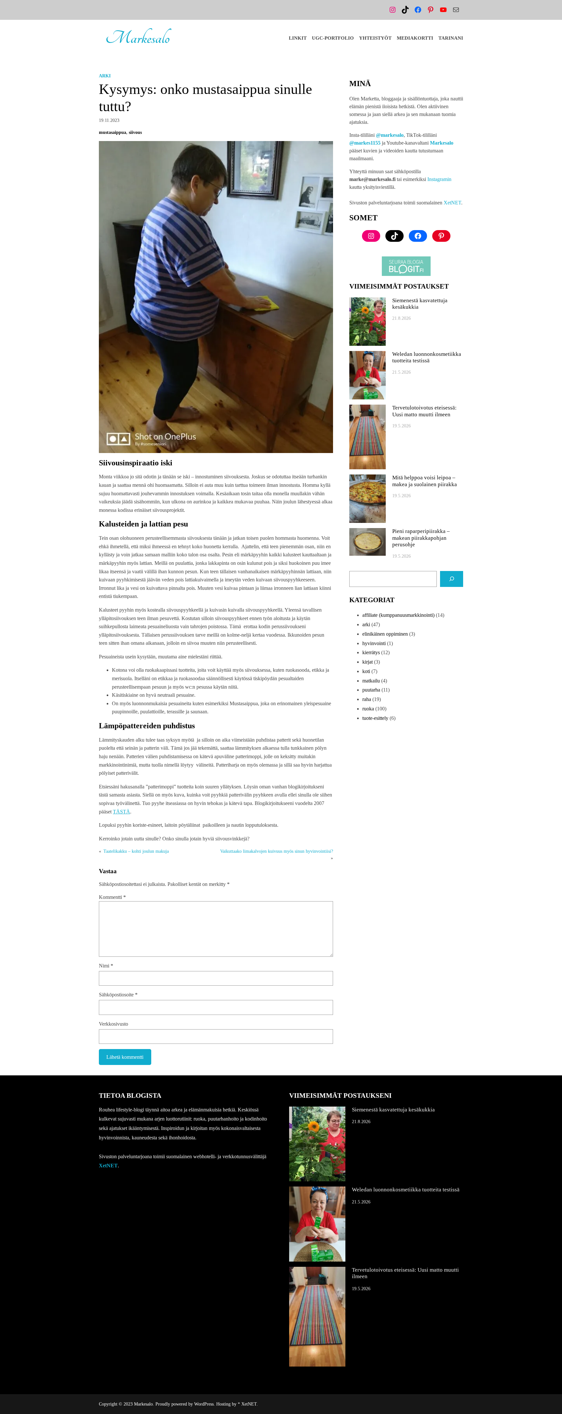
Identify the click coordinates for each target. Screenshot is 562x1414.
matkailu (371, 680)
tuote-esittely (375, 718)
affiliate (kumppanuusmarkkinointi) (398, 615)
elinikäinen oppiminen (385, 634)
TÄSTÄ (121, 811)
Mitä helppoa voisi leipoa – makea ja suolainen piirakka (424, 480)
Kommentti (112, 897)
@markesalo (390, 135)
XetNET (452, 202)
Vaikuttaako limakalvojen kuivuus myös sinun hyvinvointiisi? (276, 851)
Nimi (106, 965)
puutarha (371, 690)
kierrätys (371, 652)
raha (366, 699)
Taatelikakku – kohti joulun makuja (136, 851)
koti (366, 671)
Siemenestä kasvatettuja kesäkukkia (420, 303)
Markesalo (137, 38)
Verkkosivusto (113, 1024)
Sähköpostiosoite (118, 994)
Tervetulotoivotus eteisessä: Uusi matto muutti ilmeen (424, 411)
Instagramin (439, 179)
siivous (135, 132)
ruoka (368, 708)
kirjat (367, 662)
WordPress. (204, 1404)
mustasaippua (112, 132)
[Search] (451, 579)
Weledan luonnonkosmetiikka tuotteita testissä (426, 357)
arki (105, 75)
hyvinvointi (374, 643)
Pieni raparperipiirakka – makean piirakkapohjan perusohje (421, 538)
